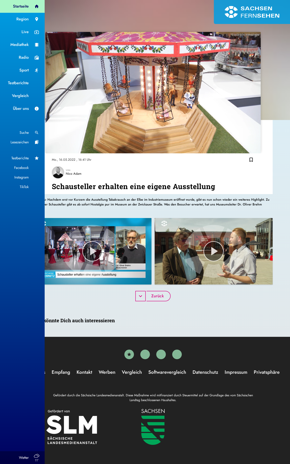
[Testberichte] (129, 354)
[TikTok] (177, 354)
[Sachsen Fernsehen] (252, 12)
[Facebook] (145, 354)
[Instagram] (161, 354)
